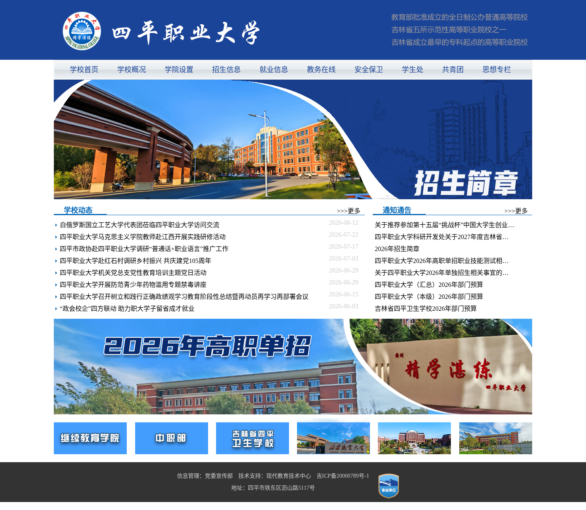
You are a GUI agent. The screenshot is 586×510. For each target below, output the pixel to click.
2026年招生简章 (397, 248)
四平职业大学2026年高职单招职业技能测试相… (442, 260)
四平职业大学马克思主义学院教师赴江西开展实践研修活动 (143, 236)
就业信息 (274, 70)
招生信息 (226, 70)
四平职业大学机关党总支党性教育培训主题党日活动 (133, 272)
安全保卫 (368, 70)
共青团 (453, 70)
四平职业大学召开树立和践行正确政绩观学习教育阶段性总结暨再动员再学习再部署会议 (184, 296)
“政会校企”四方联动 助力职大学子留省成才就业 (127, 308)
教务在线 (321, 70)
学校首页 (84, 70)
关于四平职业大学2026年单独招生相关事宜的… (442, 272)
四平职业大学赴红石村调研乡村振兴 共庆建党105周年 (135, 260)
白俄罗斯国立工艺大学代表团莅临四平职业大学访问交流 (139, 225)
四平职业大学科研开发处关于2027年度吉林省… (442, 236)
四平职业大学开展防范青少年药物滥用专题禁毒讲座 (133, 284)
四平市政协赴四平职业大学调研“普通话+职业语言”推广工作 (144, 248)
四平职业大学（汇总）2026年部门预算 (429, 284)
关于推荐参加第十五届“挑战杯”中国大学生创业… (444, 225)
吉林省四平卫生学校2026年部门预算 (426, 308)
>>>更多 (348, 211)
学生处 (412, 70)
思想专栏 (496, 70)
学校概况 (131, 70)
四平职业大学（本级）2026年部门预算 (429, 296)
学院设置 (179, 70)
